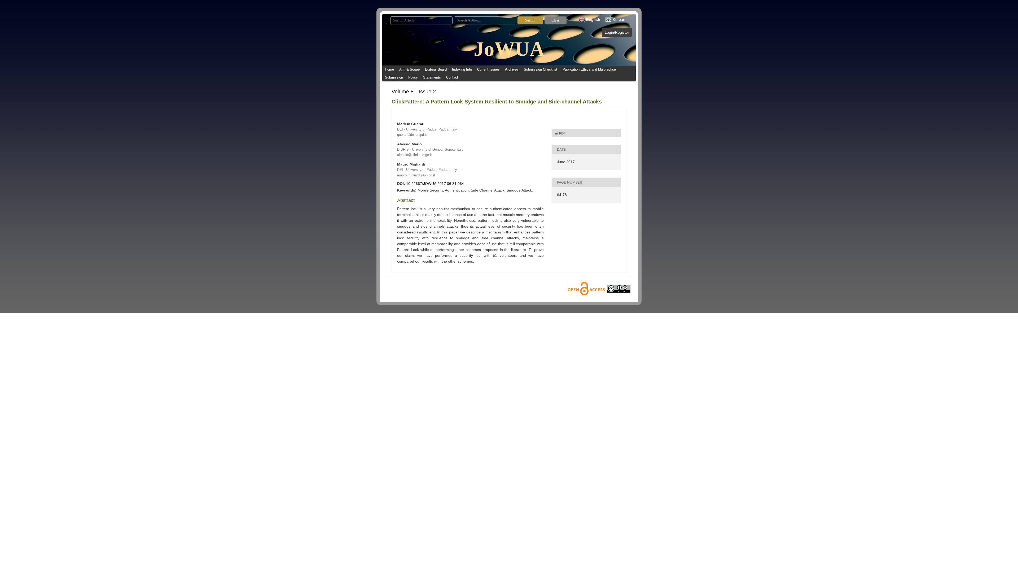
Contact (452, 77)
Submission (394, 77)
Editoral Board (436, 69)
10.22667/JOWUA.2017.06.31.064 (435, 183)
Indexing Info (462, 69)
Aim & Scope (409, 69)
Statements (432, 77)
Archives (512, 69)
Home (389, 69)
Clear (555, 20)
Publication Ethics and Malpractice (589, 69)
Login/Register (617, 32)
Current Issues (488, 69)
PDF (562, 133)
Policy (413, 77)
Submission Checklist (540, 69)
